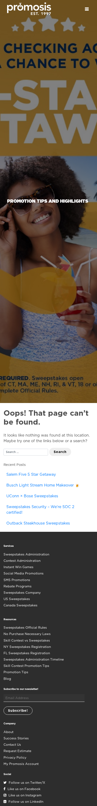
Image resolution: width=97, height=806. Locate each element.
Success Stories (16, 738)
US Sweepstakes (17, 599)
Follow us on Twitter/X (26, 782)
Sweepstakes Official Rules (25, 627)
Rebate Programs (18, 586)
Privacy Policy (15, 757)
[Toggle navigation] (87, 9)
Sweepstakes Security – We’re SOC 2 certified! (40, 510)
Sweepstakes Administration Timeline (34, 659)
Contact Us (12, 744)
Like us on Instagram (24, 795)
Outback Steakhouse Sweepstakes (38, 523)
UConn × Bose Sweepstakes (32, 496)
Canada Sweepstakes (20, 605)
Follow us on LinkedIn (25, 801)
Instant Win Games (18, 567)
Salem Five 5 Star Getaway (31, 474)
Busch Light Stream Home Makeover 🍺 (43, 485)
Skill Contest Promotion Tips (26, 666)
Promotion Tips (16, 672)
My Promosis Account (21, 764)
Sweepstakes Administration (26, 554)
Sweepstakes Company (22, 592)
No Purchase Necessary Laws (27, 634)
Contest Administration (22, 561)
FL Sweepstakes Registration (27, 653)
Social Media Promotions (24, 573)
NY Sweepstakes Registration (27, 647)
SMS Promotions (17, 580)
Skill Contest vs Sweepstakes (27, 640)
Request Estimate (17, 751)
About (8, 732)
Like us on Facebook (23, 789)
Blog (7, 679)
